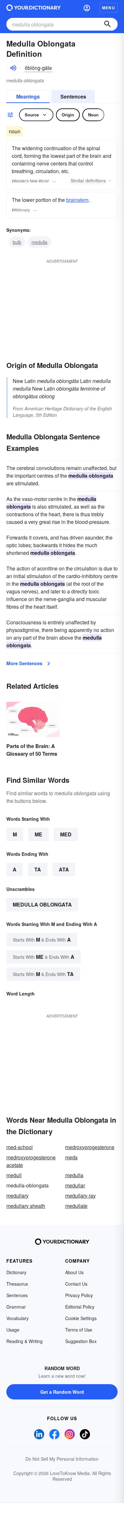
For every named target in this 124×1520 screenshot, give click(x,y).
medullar (75, 1185)
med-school (19, 1147)
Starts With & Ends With (42, 939)
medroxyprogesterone (89, 1147)
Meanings (28, 96)
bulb (17, 242)
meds (71, 1157)
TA (37, 869)
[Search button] (107, 24)
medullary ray (80, 1195)
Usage (12, 1329)
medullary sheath (25, 1205)
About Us (74, 1272)
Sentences (73, 96)
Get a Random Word (62, 1392)
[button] (87, 7)
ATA (64, 869)
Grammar (16, 1306)
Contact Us (76, 1284)
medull (14, 1175)
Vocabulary (17, 1318)
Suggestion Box (81, 1341)
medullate (76, 1205)
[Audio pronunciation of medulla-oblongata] (13, 68)
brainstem (77, 199)
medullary (17, 1195)
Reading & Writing (24, 1341)
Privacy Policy (79, 1295)
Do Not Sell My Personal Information (62, 1459)
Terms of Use (78, 1329)
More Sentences (24, 663)
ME (38, 834)
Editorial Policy (79, 1306)
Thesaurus (17, 1284)
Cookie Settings (81, 1318)
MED (66, 834)
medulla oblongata (42, 904)
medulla (39, 242)
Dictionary (16, 1272)
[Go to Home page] (33, 7)
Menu (108, 8)
